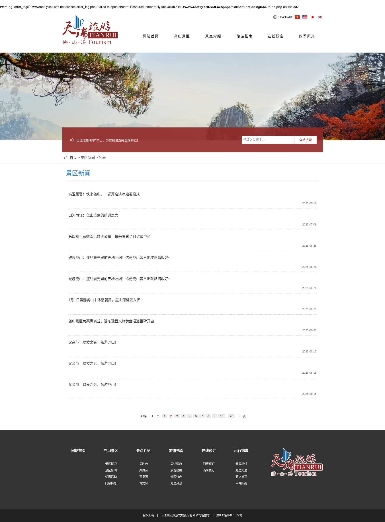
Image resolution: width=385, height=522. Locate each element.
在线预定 (276, 36)
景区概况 (111, 463)
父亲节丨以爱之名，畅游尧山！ (93, 342)
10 (221, 416)
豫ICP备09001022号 (229, 515)
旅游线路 (176, 470)
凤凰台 (143, 470)
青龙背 (143, 483)
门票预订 (209, 463)
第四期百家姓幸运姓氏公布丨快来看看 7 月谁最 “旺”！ (111, 236)
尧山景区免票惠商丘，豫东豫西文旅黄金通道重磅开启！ (113, 321)
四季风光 (307, 36)
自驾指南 (241, 483)
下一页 (242, 416)
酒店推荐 (241, 476)
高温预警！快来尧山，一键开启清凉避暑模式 (104, 194)
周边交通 (241, 470)
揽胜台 (143, 463)
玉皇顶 (143, 476)
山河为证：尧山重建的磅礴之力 (93, 215)
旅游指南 (245, 36)
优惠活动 (111, 476)
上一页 (155, 416)
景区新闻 (88, 158)
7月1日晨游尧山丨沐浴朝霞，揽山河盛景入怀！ (106, 300)
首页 (73, 158)
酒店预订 (209, 470)
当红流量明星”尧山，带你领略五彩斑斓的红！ (108, 140)
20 (231, 416)
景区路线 (241, 463)
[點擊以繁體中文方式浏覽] (297, 17)
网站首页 (151, 36)
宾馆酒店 (176, 463)
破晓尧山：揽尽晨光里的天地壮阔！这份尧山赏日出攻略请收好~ (119, 258)
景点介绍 (213, 36)
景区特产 (176, 476)
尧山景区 (182, 36)
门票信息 (111, 483)
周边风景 (176, 483)
